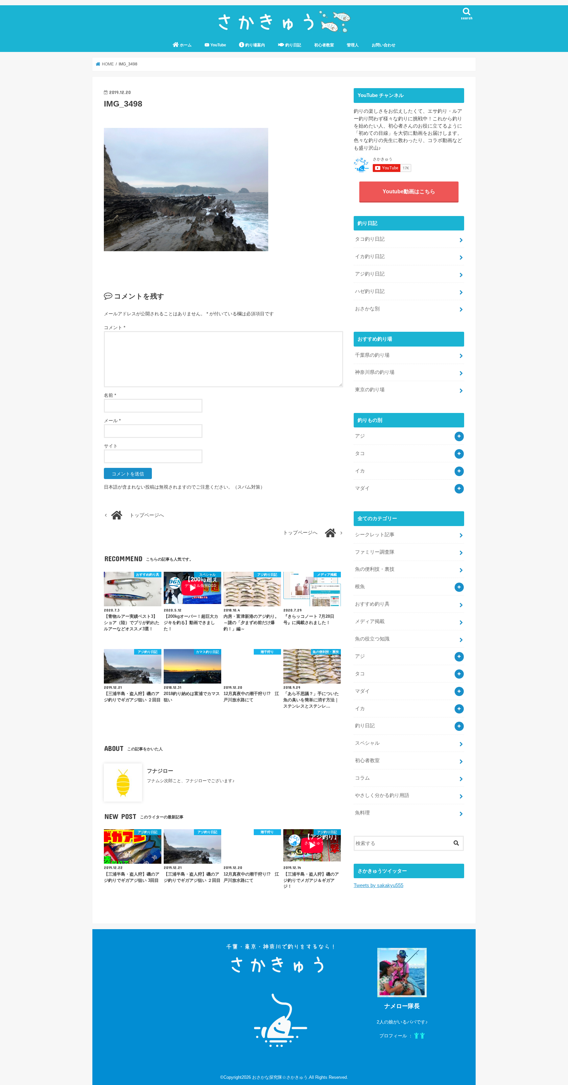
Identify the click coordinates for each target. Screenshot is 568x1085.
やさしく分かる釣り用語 (382, 795)
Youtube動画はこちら (409, 191)
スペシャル (367, 743)
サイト (111, 445)
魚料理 (362, 812)
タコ (360, 453)
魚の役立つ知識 (372, 638)
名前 (110, 395)
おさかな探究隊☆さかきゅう (280, 1077)
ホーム (185, 45)
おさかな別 (367, 308)
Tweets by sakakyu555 (378, 885)
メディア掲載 (370, 621)
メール (112, 420)
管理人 (353, 45)
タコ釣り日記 (370, 239)
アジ (360, 436)
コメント (114, 327)
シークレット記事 (374, 534)
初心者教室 (324, 45)
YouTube (217, 45)
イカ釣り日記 (370, 256)
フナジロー (160, 771)
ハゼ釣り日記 (370, 291)
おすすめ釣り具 (372, 604)
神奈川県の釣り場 (374, 372)
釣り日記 (292, 45)
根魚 (360, 586)
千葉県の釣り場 (372, 355)
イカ (360, 470)
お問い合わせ (383, 45)
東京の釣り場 (370, 389)
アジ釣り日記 (370, 274)
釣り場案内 (254, 45)
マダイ (362, 488)
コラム (362, 778)
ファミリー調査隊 (374, 552)
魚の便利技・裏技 (374, 569)
